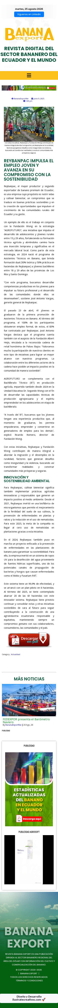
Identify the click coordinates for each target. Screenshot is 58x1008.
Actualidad (15, 654)
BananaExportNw (13, 725)
